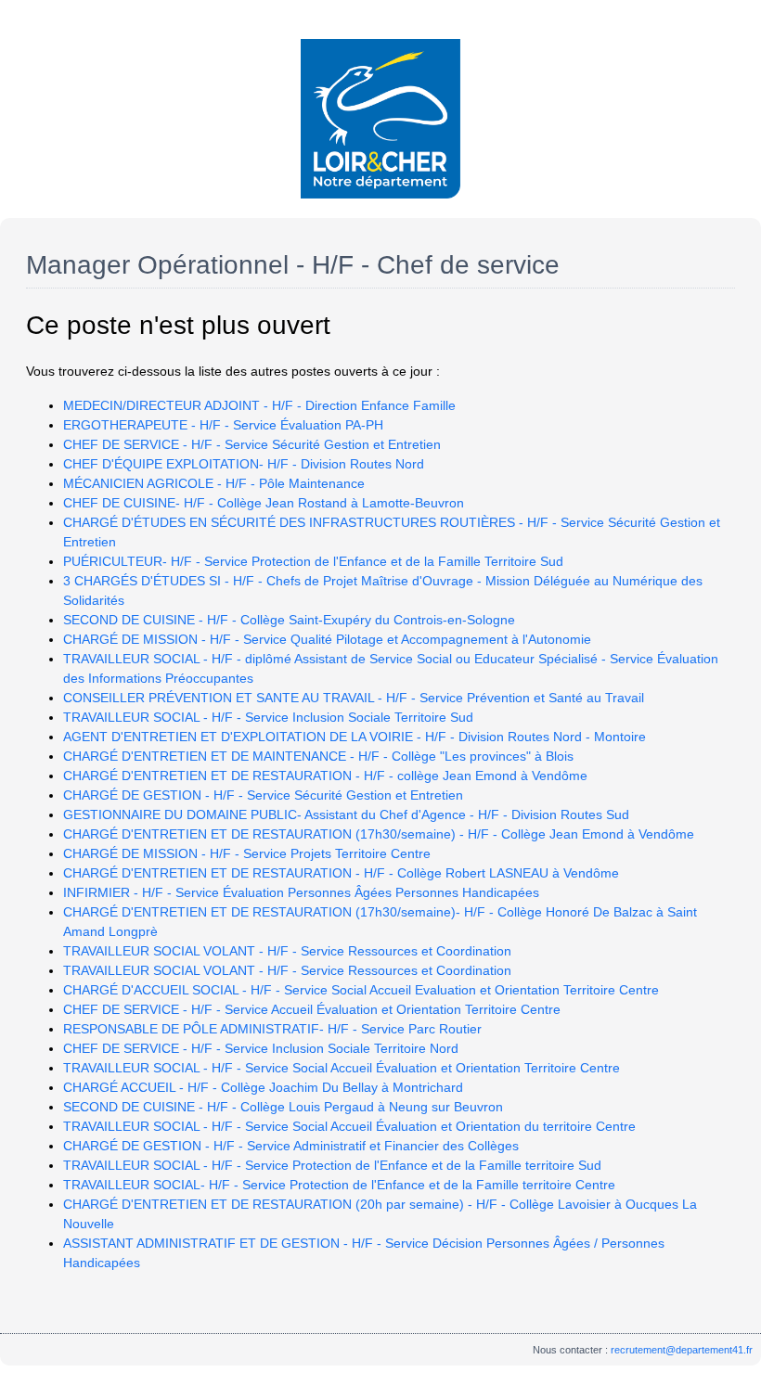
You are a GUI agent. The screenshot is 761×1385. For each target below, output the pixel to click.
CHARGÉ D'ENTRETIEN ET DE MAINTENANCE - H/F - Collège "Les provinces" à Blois (318, 756)
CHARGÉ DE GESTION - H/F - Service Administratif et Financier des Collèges (291, 1145)
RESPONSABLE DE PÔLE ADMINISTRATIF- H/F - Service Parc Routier (272, 1028)
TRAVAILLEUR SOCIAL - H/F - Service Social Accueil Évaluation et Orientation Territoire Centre (341, 1067)
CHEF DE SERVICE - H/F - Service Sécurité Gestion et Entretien (252, 444)
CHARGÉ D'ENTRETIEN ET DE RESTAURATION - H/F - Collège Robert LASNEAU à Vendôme (341, 873)
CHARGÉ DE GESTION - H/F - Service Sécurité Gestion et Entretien (263, 795)
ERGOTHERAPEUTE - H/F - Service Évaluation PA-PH (223, 424)
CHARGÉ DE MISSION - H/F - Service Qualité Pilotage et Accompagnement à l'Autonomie (327, 639)
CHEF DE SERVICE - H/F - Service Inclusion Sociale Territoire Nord (260, 1048)
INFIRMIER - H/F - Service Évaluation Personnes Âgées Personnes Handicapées (301, 892)
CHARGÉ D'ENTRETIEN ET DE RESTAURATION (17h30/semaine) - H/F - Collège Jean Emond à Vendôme (378, 834)
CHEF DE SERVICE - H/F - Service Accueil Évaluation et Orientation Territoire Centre (312, 1009)
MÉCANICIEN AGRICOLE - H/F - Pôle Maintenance (214, 483)
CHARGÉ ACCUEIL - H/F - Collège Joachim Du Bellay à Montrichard (263, 1087)
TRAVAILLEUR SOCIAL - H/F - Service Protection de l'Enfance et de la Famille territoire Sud (332, 1165)
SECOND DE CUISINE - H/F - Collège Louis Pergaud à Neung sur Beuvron (283, 1106)
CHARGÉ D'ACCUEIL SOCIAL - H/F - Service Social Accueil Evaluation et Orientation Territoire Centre (361, 989)
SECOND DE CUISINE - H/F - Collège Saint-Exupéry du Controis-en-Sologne (289, 619)
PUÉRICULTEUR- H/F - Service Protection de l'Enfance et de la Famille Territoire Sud (313, 561)
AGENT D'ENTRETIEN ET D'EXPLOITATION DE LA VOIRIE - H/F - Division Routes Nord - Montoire (354, 736)
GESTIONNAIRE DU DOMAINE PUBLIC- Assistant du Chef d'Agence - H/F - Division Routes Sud (346, 814)
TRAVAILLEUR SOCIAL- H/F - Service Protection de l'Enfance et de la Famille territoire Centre (339, 1184)
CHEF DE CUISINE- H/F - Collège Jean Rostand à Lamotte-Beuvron (263, 502)
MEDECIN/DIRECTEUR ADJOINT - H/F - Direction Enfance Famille (259, 405)
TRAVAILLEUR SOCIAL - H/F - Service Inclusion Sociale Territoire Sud (268, 717)
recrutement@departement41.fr (682, 1349)
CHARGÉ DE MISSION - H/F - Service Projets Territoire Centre (247, 853)
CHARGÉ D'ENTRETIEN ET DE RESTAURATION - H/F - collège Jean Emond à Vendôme (325, 775)
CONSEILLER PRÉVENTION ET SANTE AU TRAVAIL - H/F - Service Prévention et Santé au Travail (353, 697)
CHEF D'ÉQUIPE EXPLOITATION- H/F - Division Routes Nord (243, 463)
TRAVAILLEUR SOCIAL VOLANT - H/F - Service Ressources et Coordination (287, 950)
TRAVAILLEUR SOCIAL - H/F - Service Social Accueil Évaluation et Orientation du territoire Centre (349, 1126)
